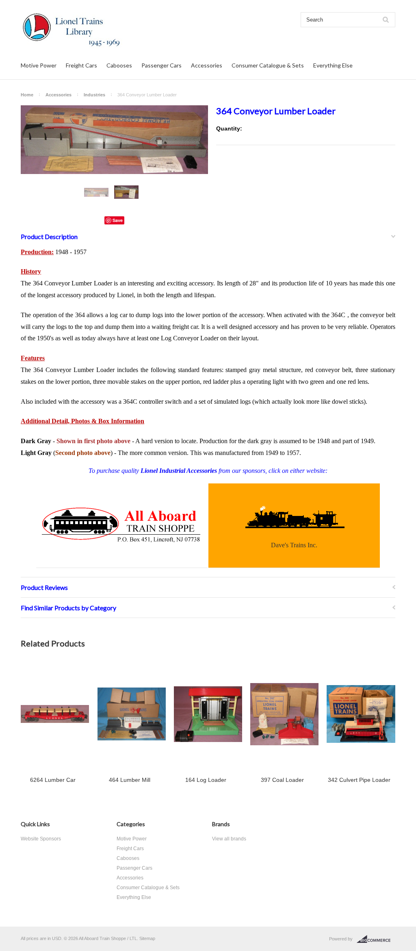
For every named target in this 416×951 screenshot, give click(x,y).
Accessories (206, 65)
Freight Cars (81, 65)
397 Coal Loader (282, 780)
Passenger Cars (161, 65)
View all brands (229, 839)
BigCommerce (376, 939)
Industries (94, 94)
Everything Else (333, 65)
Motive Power (38, 65)
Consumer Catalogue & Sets (268, 65)
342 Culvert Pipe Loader (359, 780)
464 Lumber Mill (129, 780)
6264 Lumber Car (53, 780)
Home (27, 94)
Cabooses (119, 65)
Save (118, 220)
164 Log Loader (205, 780)
